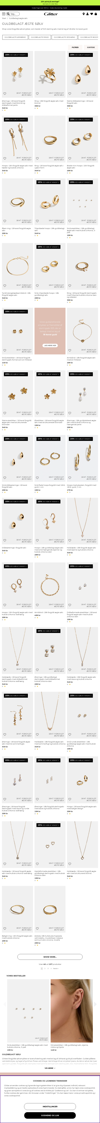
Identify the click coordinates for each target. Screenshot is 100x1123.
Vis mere (49, 1068)
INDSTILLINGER (50, 1106)
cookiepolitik (14, 1096)
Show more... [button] (50, 957)
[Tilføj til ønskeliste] (5, 94)
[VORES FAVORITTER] (91, 47)
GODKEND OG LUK (50, 1115)
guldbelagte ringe (40, 37)
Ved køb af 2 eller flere (50, 4)
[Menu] (4, 14)
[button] (88, 14)
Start (4, 18)
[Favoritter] (92, 14)
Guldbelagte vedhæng (64, 37)
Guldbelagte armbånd (15, 37)
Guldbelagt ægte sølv (18, 18)
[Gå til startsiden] (50, 14)
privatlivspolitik (85, 1093)
